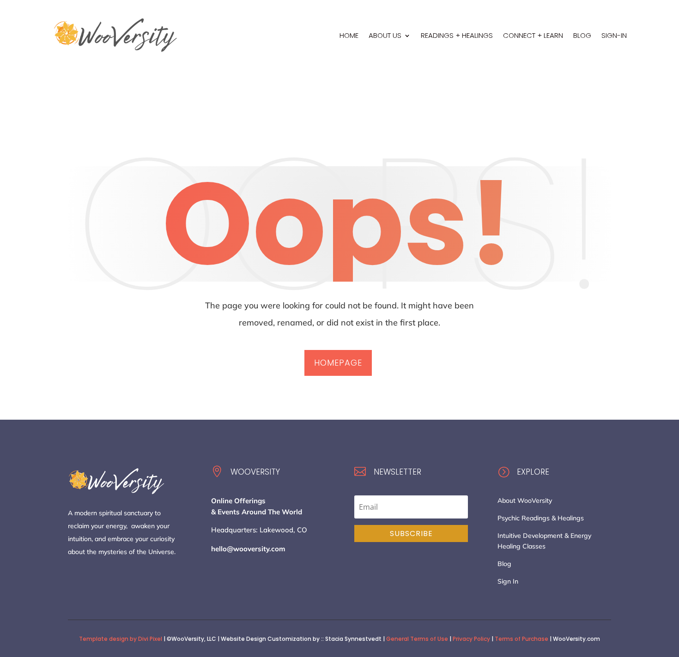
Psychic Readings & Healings (540, 518)
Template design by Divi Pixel (120, 639)
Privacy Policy (471, 639)
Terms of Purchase (521, 639)
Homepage (338, 362)
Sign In (507, 581)
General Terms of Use (417, 639)
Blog (504, 564)
